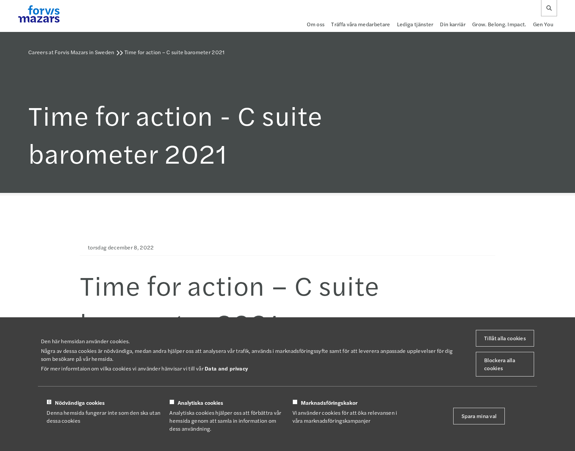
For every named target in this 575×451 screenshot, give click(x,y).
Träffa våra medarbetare (360, 24)
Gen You (543, 24)
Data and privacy (226, 368)
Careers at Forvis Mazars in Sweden (71, 52)
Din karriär (453, 24)
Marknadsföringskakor (329, 402)
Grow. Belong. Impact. (499, 24)
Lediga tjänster (415, 24)
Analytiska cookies (200, 402)
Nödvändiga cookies (80, 402)
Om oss (315, 24)
